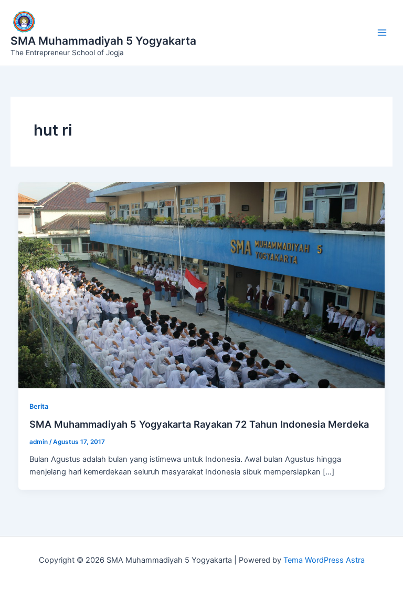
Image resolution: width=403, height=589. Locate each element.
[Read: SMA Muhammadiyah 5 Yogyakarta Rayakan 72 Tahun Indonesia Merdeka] (201, 284)
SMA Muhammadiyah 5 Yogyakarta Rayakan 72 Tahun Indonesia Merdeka (199, 424)
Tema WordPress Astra (324, 560)
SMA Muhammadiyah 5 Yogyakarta (103, 40)
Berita (38, 406)
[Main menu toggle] (382, 32)
